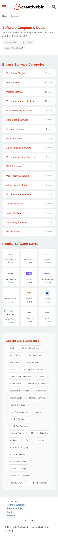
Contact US (12, 501)
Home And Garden (39, 433)
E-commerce (15, 384)
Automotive (15, 362)
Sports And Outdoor (18, 461)
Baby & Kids (33, 362)
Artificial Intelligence (31, 348)
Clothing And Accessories (21, 376)
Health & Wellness (18, 419)
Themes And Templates (20, 476)
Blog (9, 512)
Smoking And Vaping (19, 447)
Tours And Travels (38, 483)
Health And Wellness (19, 426)
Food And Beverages (19, 412)
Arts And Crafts (35, 355)
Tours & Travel (16, 483)
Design (42, 376)
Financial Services (37, 398)
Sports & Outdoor (17, 454)
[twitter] (32, 520)
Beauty (13, 369)
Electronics (41, 391)
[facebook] (26, 520)
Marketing (14, 440)
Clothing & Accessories (33, 369)
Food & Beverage (17, 405)
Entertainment (16, 398)
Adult (12, 348)
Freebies (11, 515)
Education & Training (37, 384)
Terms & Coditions (16, 505)
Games (38, 412)
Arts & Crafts (15, 355)
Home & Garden (17, 433)
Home (4, 16)
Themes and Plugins (18, 468)
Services (40, 440)
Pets (27, 440)
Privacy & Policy (15, 508)
